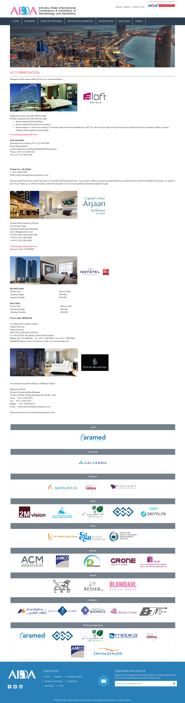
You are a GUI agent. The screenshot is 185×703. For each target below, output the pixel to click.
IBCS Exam (124, 21)
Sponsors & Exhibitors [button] (80, 21)
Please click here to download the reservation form (32, 412)
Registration (106, 21)
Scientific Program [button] (51, 21)
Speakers (30, 21)
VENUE (118, 7)
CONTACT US (138, 7)
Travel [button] (139, 21)
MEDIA (127, 7)
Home (16, 21)
